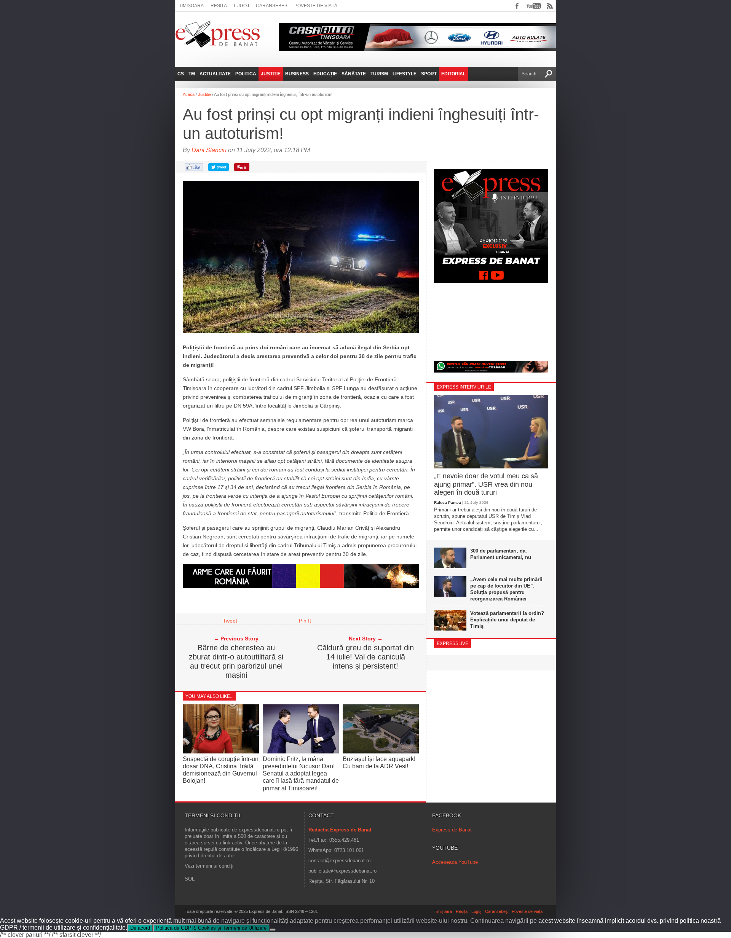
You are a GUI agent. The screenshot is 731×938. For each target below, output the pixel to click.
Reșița (219, 5)
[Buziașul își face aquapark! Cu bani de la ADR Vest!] (381, 751)
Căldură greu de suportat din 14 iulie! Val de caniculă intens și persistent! (365, 656)
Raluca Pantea (447, 502)
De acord (140, 928)
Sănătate (354, 73)
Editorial (453, 73)
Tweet (230, 621)
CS (180, 73)
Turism (379, 73)
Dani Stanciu (209, 150)
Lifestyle (405, 73)
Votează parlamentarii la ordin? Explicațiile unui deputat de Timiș (507, 619)
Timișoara (191, 5)
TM (191, 73)
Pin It (305, 621)
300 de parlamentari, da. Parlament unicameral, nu (500, 554)
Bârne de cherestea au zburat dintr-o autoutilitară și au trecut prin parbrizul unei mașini (236, 661)
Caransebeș (271, 5)
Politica (245, 73)
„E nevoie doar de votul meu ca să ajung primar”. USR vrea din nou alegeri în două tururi (486, 484)
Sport (429, 73)
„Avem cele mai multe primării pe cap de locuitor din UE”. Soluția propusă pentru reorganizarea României (506, 589)
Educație (325, 73)
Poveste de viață (315, 5)
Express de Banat (452, 830)
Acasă (189, 94)
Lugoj (241, 5)
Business (297, 73)
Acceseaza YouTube (455, 862)
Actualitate (215, 73)
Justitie (271, 73)
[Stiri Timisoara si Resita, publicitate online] (301, 586)
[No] (273, 929)
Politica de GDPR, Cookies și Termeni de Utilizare (211, 928)
